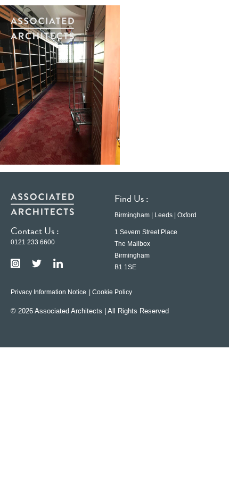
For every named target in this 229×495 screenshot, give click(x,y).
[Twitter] (37, 263)
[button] (202, 28)
